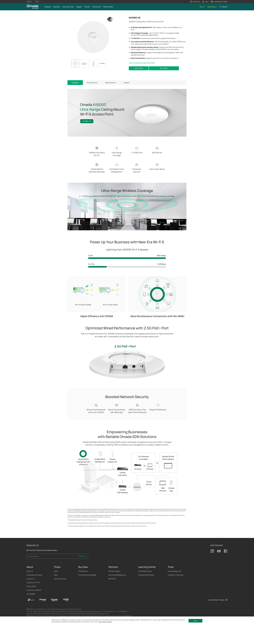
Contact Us (30, 579)
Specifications (110, 83)
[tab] (75, 63)
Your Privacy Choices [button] (33, 590)
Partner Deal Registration (117, 575)
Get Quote (138, 68)
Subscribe (82, 556)
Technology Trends (145, 571)
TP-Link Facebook (226, 551)
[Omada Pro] (54, 600)
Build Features (92, 83)
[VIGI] (65, 600)
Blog (55, 575)
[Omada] (42, 600)
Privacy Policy (31, 586)
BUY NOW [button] (164, 68)
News (56, 571)
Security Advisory (60, 579)
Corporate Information (34, 575)
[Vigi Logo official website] (36, 1)
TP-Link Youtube (219, 551)
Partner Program (114, 571)
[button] (195, 2)
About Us (29, 571)
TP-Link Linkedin (212, 551)
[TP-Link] (30, 600)
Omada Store (83, 571)
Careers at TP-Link (33, 582)
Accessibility (30, 594)
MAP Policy (112, 579)
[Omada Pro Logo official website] (29, 1)
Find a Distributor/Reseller (87, 575)
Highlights (75, 83)
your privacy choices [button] (105, 622)
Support (126, 83)
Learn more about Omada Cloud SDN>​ (142, 63)
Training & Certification (146, 575)
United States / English (216, 600)
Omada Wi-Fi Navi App (175, 575)
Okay (195, 621)
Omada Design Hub (174, 571)
